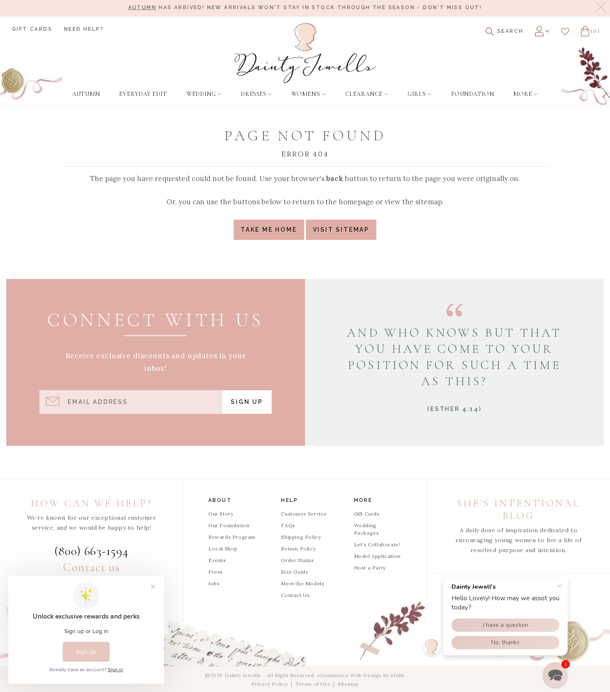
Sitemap (348, 684)
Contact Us (295, 595)
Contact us (91, 567)
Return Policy (298, 548)
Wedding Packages (366, 529)
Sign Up (247, 402)
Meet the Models (302, 583)
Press (215, 572)
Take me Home (269, 229)
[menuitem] (86, 94)
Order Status (297, 560)
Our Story (220, 514)
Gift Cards (32, 29)
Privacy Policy (269, 684)
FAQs (288, 525)
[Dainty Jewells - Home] (305, 53)
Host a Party (370, 568)
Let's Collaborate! (377, 544)
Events (217, 560)
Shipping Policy (301, 537)
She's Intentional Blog (518, 509)
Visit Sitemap (341, 229)
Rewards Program (232, 537)
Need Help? (84, 29)
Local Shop (223, 548)
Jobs (214, 583)
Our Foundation (228, 525)
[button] (555, 674)
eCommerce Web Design (349, 675)
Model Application (377, 556)
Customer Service (304, 514)
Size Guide (294, 572)
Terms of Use (312, 684)
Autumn (142, 7)
